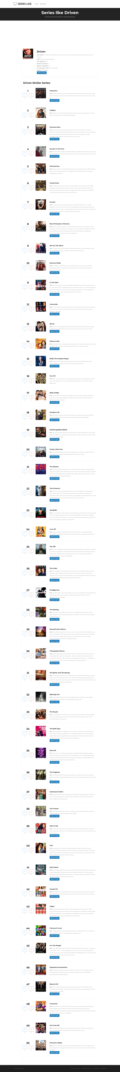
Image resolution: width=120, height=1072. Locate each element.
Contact (104, 1068)
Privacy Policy (86, 1068)
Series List (43, 4)
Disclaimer (96, 1068)
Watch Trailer (42, 72)
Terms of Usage (75, 1068)
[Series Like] (23, 3)
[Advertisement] (60, 35)
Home (36, 4)
